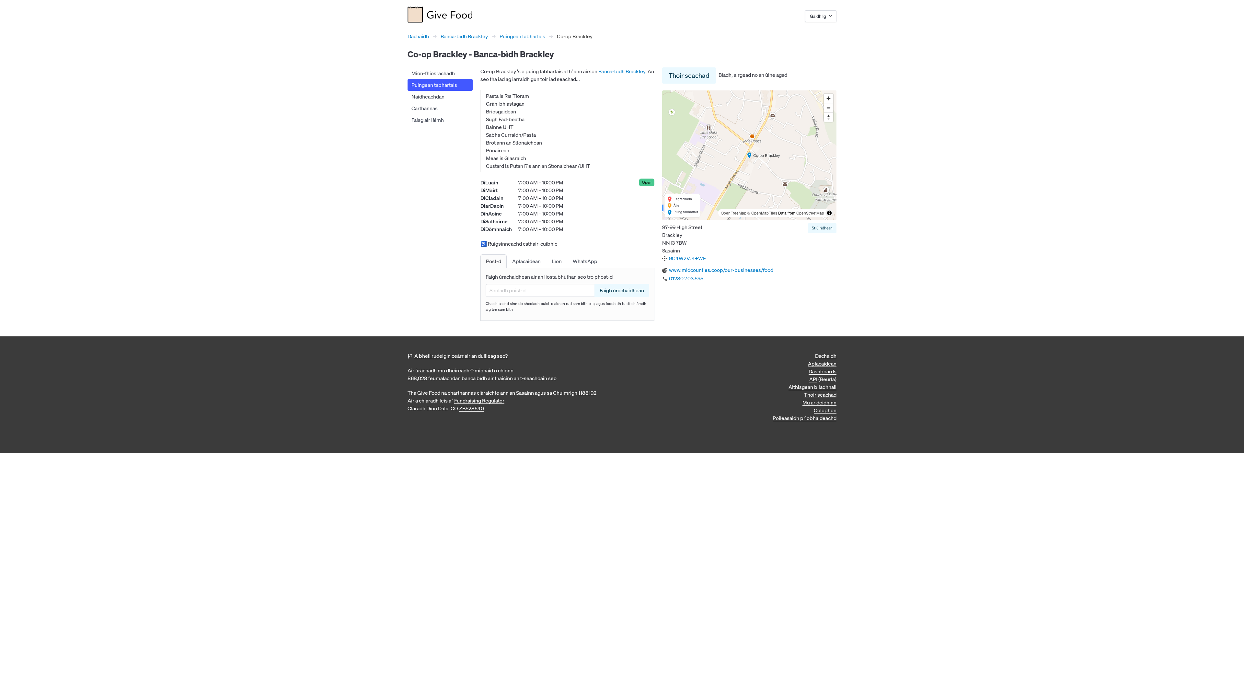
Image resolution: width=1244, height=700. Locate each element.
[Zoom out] (828, 107)
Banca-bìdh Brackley (464, 36)
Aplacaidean (822, 363)
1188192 (587, 392)
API (813, 379)
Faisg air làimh (427, 119)
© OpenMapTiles (762, 213)
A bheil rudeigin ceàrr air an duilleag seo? (461, 355)
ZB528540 (471, 408)
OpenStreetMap (810, 213)
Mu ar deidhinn (819, 402)
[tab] (493, 261)
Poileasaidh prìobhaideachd (804, 418)
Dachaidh (418, 36)
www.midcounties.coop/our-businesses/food (721, 270)
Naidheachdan (427, 96)
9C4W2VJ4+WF (687, 258)
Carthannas (424, 108)
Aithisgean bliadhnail (812, 387)
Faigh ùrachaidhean (622, 290)
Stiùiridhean (822, 228)
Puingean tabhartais (522, 36)
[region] (749, 155)
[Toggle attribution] (829, 213)
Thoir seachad (689, 75)
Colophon (825, 410)
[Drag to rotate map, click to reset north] (828, 117)
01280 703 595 (686, 278)
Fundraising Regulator (479, 400)
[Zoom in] (828, 98)
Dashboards (822, 371)
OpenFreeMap (733, 213)
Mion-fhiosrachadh (433, 73)
